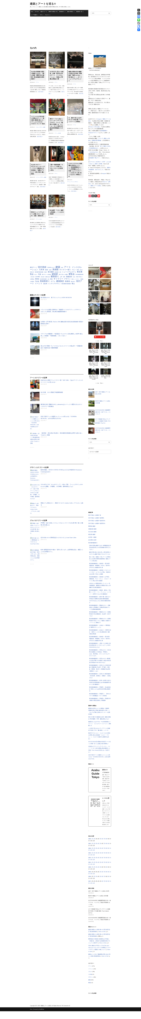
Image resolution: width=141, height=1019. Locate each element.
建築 (44, 127)
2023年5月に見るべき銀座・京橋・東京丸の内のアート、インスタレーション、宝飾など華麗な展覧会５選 (56, 75)
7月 (104, 838)
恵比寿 (45, 283)
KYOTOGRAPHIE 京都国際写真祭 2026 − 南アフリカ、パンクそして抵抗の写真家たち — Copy (99, 902)
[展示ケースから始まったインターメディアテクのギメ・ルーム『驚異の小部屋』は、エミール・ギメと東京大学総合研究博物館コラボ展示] (57, 107)
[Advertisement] (70, 30)
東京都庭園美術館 (79, 274)
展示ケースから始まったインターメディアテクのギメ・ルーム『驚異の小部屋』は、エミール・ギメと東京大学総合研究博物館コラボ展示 (56, 124)
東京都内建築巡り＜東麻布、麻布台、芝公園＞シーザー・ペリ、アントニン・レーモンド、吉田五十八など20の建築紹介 (100, 592)
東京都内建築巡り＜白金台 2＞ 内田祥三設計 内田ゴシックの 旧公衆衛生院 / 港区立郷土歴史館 (100, 632)
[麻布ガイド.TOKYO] (99, 780)
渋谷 (78, 269)
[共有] (138, 29)
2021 (89, 862)
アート (37, 82)
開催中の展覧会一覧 (53, 11)
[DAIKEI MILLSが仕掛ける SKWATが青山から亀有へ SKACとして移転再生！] (94, 297)
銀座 (46, 269)
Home (32, 11)
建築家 (55, 274)
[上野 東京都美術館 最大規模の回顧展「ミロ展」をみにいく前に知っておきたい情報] (105, 297)
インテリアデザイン (54, 283)
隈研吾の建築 (91, 526)
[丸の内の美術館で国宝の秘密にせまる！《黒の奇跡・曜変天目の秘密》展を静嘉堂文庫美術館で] (38, 60)
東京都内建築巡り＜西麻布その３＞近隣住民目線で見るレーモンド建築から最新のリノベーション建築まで (100, 620)
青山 (73, 283)
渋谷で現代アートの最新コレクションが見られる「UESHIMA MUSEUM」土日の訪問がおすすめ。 (99, 757)
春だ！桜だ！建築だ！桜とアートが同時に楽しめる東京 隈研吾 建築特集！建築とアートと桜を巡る (100, 558)
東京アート (33, 267)
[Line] (138, 20)
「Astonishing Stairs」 (93, 152)
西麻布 (45, 272)
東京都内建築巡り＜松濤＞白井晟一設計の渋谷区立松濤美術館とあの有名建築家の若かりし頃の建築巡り (100, 682)
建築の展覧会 (70, 11)
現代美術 (42, 267)
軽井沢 (81, 269)
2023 (89, 853)
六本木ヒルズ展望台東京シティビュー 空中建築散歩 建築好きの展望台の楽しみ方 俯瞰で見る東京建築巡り (100, 585)
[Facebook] (138, 16)
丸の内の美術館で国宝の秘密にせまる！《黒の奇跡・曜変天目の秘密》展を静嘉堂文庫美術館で (37, 75)
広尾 (48, 279)
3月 (96, 843)
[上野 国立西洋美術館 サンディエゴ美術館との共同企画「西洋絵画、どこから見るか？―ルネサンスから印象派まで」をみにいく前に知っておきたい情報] (105, 285)
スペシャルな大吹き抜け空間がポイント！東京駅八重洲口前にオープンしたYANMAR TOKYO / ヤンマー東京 (38, 120)
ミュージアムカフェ (69, 272)
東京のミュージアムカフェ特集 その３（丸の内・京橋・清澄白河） (38, 213)
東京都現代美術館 (66, 283)
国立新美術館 (43, 279)
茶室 (60, 272)
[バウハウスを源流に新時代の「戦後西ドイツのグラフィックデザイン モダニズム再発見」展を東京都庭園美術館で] (105, 273)
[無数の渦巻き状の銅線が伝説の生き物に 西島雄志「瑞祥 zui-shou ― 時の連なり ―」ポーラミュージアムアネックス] (75, 60)
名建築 (50, 269)
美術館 (55, 269)
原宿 (62, 267)
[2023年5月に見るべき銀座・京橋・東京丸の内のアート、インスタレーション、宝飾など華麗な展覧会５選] (57, 60)
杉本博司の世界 (92, 540)
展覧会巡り (73, 281)
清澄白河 (32, 272)
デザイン (41, 127)
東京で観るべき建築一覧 (94, 515)
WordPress (41, 1009)
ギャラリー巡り (65, 270)
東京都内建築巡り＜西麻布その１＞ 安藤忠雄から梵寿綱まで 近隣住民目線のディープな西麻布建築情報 (99, 607)
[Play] (99, 328)
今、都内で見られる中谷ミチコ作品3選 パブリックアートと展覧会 (75, 119)
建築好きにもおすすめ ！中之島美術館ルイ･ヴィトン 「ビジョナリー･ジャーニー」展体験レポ (99, 723)
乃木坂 (37, 281)
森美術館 (57, 272)
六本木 (41, 270)
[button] (101, 341)
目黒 (64, 276)
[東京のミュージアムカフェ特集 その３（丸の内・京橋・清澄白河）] (38, 202)
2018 (89, 876)
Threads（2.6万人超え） (95, 126)
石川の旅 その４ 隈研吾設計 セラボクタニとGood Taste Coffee (58, 537)
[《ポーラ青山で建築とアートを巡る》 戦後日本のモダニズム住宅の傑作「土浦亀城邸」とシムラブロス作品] (94, 285)
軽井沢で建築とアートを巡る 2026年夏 (98, 895)
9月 (108, 843)
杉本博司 (37, 276)
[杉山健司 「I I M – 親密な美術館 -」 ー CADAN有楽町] (57, 201)
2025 (89, 843)
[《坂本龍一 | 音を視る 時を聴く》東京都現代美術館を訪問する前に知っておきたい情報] (105, 309)
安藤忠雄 (69, 276)
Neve (31, 1009)
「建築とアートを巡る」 (96, 185)
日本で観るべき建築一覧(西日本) (96, 523)
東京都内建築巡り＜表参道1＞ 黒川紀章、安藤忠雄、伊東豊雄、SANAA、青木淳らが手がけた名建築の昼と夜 (100, 565)
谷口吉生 (33, 276)
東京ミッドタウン (75, 279)
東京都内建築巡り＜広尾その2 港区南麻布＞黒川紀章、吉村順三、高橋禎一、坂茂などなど (100, 675)
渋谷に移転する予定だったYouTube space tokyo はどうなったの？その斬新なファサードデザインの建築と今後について (99, 947)
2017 (89, 881)
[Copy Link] (138, 23)
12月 (93, 850)
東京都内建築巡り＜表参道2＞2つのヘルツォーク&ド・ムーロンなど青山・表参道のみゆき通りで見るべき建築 (100, 572)
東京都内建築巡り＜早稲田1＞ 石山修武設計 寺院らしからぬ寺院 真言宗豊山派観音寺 (100, 689)
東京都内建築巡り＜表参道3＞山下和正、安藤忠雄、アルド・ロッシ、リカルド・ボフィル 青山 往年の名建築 (100, 578)
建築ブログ (43, 11)
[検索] (109, 13)
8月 (106, 838)
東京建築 (51, 272)
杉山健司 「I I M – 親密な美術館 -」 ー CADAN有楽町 (57, 212)
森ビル (36, 274)
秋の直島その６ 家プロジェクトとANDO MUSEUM (56, 297)
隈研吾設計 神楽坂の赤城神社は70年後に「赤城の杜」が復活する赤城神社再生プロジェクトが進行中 (99, 941)
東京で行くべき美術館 (46, 274)
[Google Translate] (138, 26)
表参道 (67, 281)
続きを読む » (41, 91)
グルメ (37, 127)
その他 (59, 133)
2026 (89, 838)
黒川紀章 (42, 276)
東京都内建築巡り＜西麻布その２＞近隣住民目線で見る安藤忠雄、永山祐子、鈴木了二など (100, 614)
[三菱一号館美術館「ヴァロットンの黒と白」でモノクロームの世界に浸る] (57, 154)
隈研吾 (37, 279)
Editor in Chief (102, 931)
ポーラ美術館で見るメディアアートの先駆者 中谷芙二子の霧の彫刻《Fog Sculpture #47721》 (99, 911)
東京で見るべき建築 (63, 274)
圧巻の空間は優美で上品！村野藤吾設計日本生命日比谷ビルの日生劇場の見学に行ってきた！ (100, 547)
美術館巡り (45, 281)
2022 (89, 857)
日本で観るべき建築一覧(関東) (96, 518)
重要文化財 (47, 276)
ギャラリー (58, 279)
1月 (92, 838)
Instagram (104, 173)
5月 (100, 838)
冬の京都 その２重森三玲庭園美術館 (52, 392)
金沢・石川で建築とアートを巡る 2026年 (98, 891)
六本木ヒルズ (51, 267)
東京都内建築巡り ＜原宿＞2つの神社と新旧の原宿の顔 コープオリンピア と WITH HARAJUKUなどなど (100, 645)
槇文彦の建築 (91, 534)
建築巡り (55, 276)
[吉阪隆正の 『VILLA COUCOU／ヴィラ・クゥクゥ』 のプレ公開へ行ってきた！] (94, 309)
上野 (61, 276)
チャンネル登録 (101, 337)
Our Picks (37, 11)
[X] (138, 10)
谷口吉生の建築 (92, 531)
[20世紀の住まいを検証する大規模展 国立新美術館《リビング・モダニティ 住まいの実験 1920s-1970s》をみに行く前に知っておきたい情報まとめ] (94, 273)
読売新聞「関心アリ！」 (95, 158)
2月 (94, 838)
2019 (89, 871)
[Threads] (138, 13)
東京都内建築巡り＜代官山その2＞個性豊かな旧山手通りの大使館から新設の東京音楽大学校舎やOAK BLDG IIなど (100, 660)
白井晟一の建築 (92, 537)
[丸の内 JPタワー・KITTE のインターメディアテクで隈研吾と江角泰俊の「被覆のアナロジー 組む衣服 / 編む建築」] (38, 154)
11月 (91, 850)
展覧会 (72, 274)
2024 (89, 848)
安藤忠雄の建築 (92, 529)
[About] (99, 61)
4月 (98, 843)
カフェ (53, 281)
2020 (89, 867)
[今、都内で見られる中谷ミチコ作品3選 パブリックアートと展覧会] (75, 107)
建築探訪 (60, 281)
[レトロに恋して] (99, 811)
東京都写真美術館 (39, 272)
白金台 (74, 276)
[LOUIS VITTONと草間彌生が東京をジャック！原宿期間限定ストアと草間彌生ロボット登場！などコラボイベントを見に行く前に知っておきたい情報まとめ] (75, 153)
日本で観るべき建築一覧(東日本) (96, 520)
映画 (89, 982)
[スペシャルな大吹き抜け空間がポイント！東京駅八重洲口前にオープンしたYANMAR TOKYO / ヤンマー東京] (38, 106)
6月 (102, 838)
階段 (51, 279)
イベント (38, 177)
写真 (39, 274)
